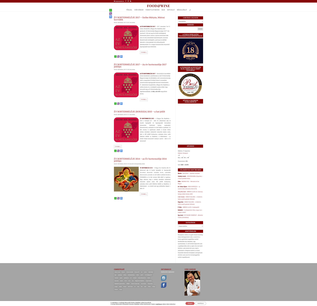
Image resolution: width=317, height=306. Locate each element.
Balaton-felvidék (129, 272)
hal (131, 278)
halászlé (134, 278)
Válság (153, 286)
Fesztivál (116, 278)
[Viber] (110, 13)
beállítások (159, 304)
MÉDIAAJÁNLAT (182, 10)
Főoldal (129, 10)
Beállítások (201, 303)
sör (135, 286)
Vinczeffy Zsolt (182, 191)
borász (133, 22)
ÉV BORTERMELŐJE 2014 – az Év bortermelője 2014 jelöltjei (140, 159)
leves (129, 280)
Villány (149, 286)
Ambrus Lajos (117, 272)
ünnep (120, 289)
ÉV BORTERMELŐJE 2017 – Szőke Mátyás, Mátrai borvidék (139, 18)
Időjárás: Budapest (183, 153)
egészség (120, 275)
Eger (115, 275)
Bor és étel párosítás (136, 164)
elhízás (124, 275)
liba (133, 280)
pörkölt (120, 286)
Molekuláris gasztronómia (120, 283)
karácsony (117, 280)
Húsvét (148, 278)
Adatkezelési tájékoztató (167, 272)
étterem (116, 289)
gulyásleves (126, 278)
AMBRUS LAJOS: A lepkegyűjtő (191, 207)
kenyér (121, 280)
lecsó (126, 280)
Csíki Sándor (120, 22)
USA (141, 286)
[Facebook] (110, 16)
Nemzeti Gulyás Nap (135, 283)
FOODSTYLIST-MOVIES (152, 10)
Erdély (137, 275)
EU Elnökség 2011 (148, 275)
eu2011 (141, 275)
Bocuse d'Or (137, 272)
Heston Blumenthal (142, 278)
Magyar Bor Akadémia (139, 280)
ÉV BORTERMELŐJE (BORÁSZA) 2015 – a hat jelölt (139, 111)
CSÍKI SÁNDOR (138, 10)
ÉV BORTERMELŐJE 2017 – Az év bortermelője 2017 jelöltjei (140, 65)
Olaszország (150, 283)
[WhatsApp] (110, 10)
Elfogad (190, 303)
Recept (124, 286)
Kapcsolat (171, 10)
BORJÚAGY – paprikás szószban (191, 173)
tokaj (138, 286)
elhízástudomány (131, 275)
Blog (163, 10)
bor (130, 22)
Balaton (123, 272)
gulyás (121, 278)
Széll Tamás (130, 286)
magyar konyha (149, 280)
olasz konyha (143, 283)
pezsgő (116, 286)
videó (145, 286)
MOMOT (128, 283)
